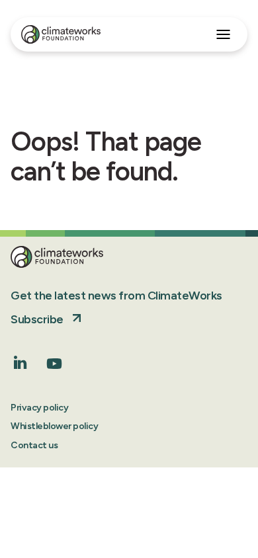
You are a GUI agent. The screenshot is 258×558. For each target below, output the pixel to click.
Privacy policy (39, 407)
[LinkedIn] (20, 365)
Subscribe (37, 319)
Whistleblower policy (54, 426)
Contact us (34, 445)
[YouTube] (54, 368)
